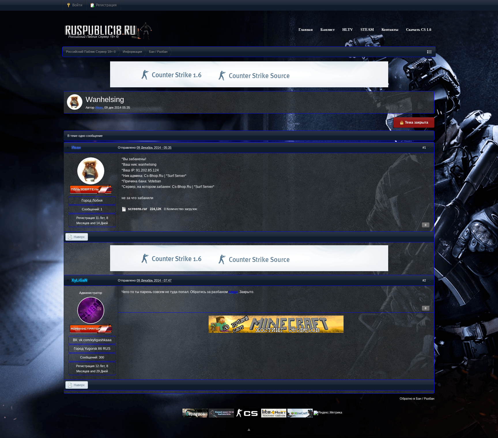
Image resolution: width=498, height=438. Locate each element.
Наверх (79, 237)
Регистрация (106, 5)
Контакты (390, 30)
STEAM (367, 30)
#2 (424, 280)
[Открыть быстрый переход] (429, 52)
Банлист (327, 30)
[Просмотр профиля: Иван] (90, 171)
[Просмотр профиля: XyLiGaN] (90, 310)
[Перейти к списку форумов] (108, 31)
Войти (76, 5)
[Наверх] (249, 429)
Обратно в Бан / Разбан (417, 398)
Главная (306, 30)
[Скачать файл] (124, 209)
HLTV (347, 30)
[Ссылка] (276, 324)
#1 (424, 147)
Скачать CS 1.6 (418, 30)
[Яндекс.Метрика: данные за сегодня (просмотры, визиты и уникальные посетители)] (328, 413)
